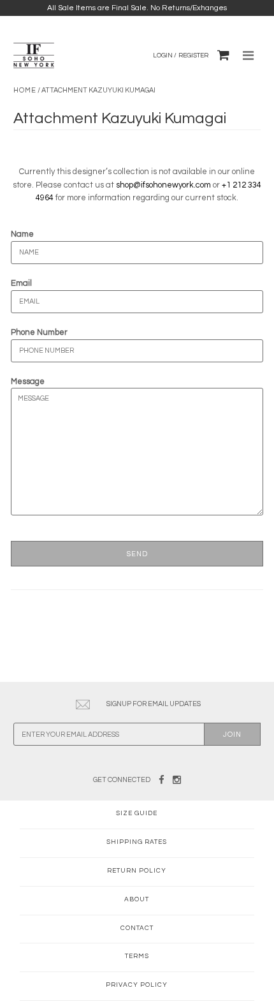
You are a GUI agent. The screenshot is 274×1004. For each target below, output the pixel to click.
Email (21, 283)
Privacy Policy (137, 985)
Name (22, 234)
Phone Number (39, 332)
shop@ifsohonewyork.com (163, 185)
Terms (137, 956)
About (136, 899)
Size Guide (136, 813)
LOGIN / (165, 55)
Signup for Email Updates (153, 703)
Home (24, 90)
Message (28, 381)
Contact (137, 928)
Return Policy (136, 870)
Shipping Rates (136, 842)
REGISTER (193, 55)
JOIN (232, 734)
